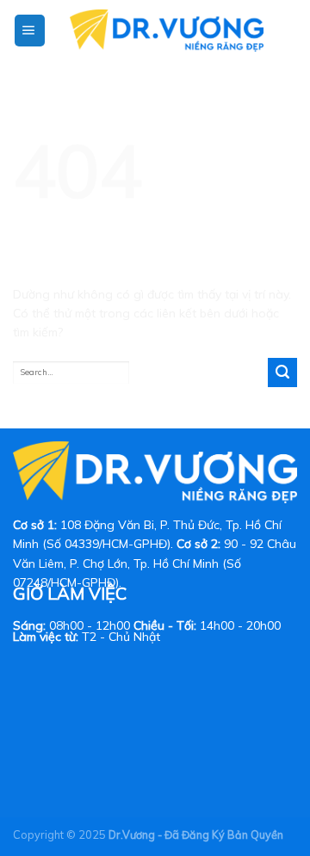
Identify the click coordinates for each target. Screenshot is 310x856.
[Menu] (30, 31)
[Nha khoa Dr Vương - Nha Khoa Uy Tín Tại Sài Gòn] (166, 30)
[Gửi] (282, 372)
